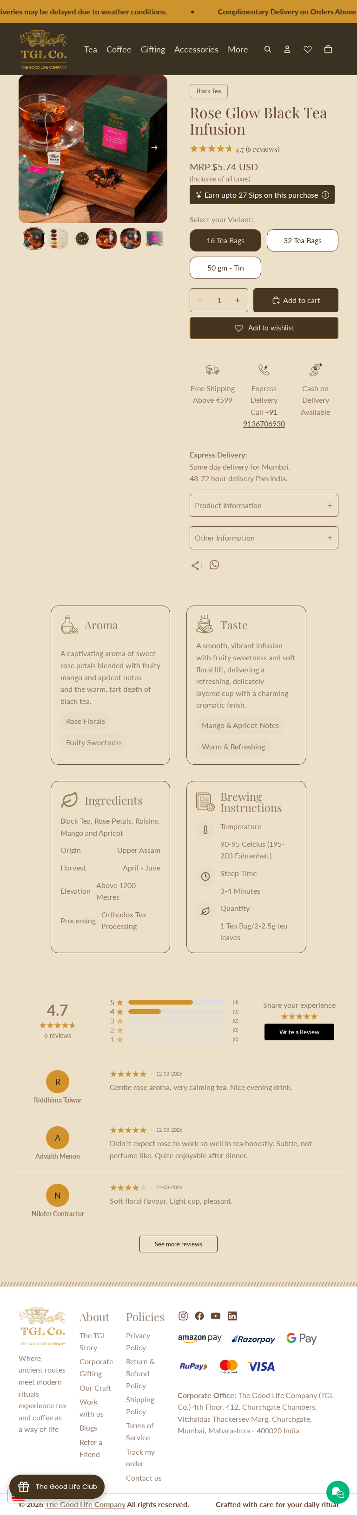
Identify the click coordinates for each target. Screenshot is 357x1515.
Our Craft (95, 1387)
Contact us (144, 1477)
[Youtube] (215, 1316)
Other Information (225, 537)
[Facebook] (199, 1316)
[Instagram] (183, 1316)
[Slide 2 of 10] (58, 238)
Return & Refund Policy (140, 1373)
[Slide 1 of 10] (34, 238)
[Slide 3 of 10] (82, 238)
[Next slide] (157, 149)
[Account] (287, 49)
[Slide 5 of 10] (130, 238)
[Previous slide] (29, 149)
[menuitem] (238, 49)
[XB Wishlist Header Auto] (308, 49)
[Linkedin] (232, 1316)
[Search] (268, 49)
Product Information (228, 505)
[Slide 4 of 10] (106, 238)
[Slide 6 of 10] (155, 238)
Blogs (88, 1427)
